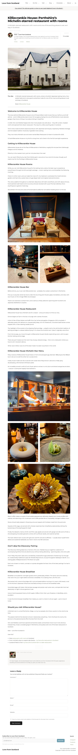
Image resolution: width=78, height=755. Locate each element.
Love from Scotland (10, 3)
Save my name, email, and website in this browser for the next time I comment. (33, 719)
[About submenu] (72, 3)
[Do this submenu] (38, 3)
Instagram (73, 740)
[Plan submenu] (29, 3)
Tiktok (71, 744)
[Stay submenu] (53, 3)
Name (12, 698)
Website (28, 41)
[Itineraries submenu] (64, 3)
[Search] (75, 3)
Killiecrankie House (24, 104)
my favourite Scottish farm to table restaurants (37, 642)
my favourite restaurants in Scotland (47, 640)
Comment (13, 677)
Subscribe (60, 740)
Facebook (72, 742)
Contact (22, 41)
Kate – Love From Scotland (22, 34)
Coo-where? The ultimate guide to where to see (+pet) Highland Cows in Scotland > (39, 8)
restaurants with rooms (20, 638)
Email (12, 705)
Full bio (16, 41)
